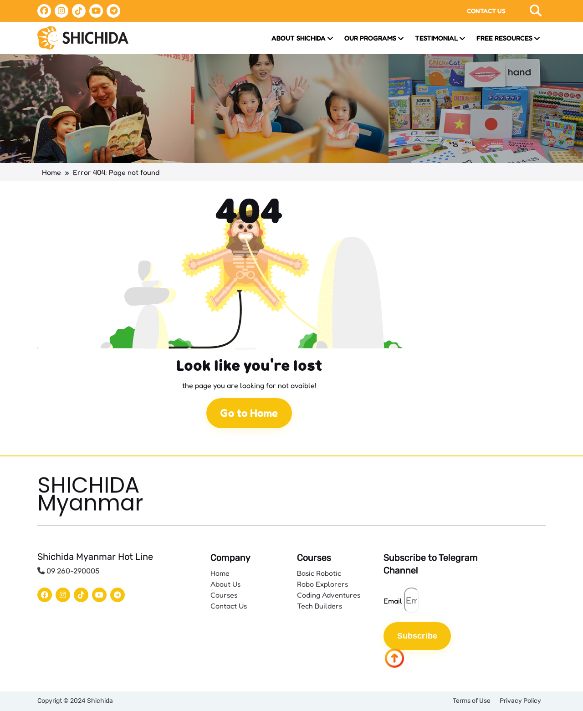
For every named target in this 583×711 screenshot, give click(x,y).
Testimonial (436, 38)
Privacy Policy (520, 701)
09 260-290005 (72, 571)
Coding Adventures (328, 594)
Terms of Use (472, 701)
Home (51, 172)
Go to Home (249, 412)
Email (393, 600)
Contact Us (228, 605)
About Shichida (298, 38)
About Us (225, 583)
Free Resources (504, 38)
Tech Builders (319, 605)
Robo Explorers (322, 583)
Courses (223, 594)
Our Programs (370, 38)
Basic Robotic (319, 573)
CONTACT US (486, 11)
